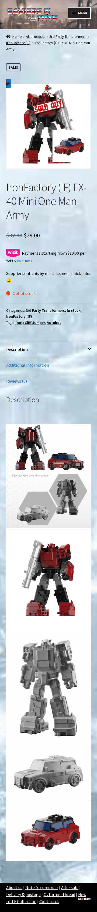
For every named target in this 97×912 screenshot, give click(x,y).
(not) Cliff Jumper (30, 322)
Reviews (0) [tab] (16, 381)
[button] (6, 83)
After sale (69, 887)
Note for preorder (41, 887)
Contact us (49, 901)
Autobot (54, 322)
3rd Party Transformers (67, 36)
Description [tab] (17, 349)
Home (17, 36)
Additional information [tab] (27, 365)
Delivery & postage (23, 894)
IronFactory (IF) (18, 42)
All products (35, 36)
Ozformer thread (59, 894)
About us (14, 887)
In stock (73, 310)
